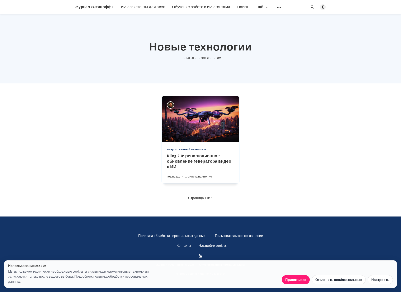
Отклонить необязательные (338, 280)
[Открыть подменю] (279, 7)
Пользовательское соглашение (239, 236)
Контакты (184, 245)
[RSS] (200, 256)
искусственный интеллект (186, 149)
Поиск (242, 6)
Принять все (295, 280)
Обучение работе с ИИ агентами (201, 6)
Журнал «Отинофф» (94, 6)
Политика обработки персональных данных (171, 236)
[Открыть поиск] (312, 7)
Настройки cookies (213, 245)
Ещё (259, 7)
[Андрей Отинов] (170, 105)
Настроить (380, 280)
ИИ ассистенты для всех (143, 6)
